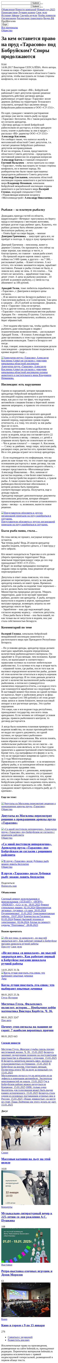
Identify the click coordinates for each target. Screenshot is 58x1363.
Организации (8, 18)
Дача (3, 978)
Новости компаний (25, 9)
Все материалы (9, 27)
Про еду (5, 946)
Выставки (6, 1264)
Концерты (6, 1207)
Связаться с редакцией (20, 1337)
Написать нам (9, 886)
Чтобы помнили (47, 15)
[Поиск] (41, 3)
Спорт (4, 1152)
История (6, 15)
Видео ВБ (48, 18)
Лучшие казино (26, 12)
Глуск (4, 997)
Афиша (15, 15)
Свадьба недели (28, 15)
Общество (6, 30)
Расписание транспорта (30, 18)
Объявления (8, 9)
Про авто (6, 1020)
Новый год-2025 (46, 9)
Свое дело (41, 12)
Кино (4, 1319)
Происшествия (9, 12)
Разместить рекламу (19, 1340)
